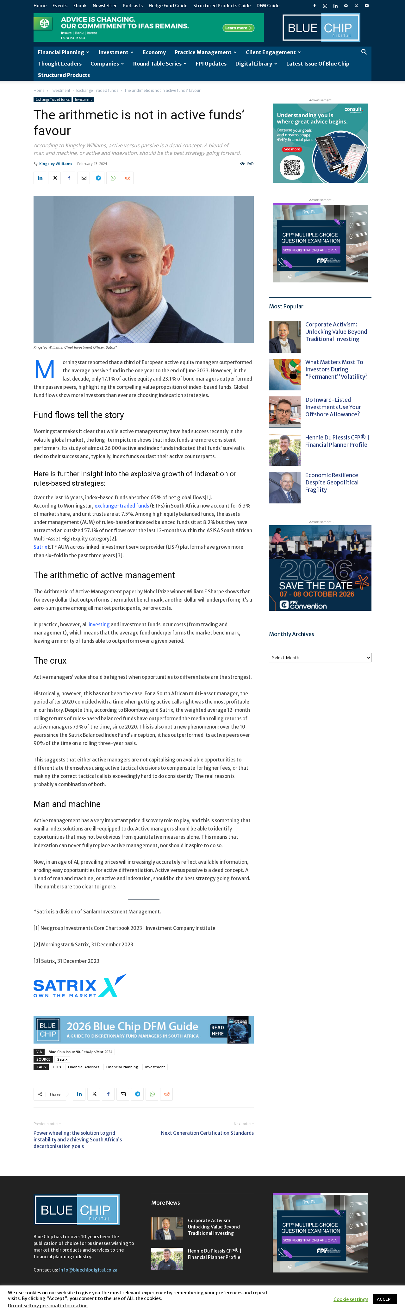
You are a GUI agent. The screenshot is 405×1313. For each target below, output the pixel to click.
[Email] (83, 178)
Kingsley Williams (55, 163)
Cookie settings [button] (350, 1299)
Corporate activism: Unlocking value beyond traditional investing (336, 332)
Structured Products (64, 75)
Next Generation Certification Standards (207, 1133)
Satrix (62, 1059)
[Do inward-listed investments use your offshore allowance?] (285, 412)
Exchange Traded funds (97, 90)
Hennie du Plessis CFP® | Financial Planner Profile (337, 441)
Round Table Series (157, 63)
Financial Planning (61, 52)
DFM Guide (268, 6)
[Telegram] (98, 178)
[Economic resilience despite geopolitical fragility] (285, 487)
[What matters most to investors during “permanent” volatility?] (285, 374)
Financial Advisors (83, 1066)
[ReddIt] (127, 178)
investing (99, 625)
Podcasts (133, 6)
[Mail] (346, 5)
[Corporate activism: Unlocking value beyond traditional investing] (285, 337)
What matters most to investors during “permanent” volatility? (337, 369)
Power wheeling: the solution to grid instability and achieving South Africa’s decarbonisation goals (78, 1139)
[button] (363, 53)
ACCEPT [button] (385, 1299)
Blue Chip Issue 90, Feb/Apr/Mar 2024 (80, 1051)
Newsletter (105, 6)
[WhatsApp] (112, 178)
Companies (104, 63)
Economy (154, 52)
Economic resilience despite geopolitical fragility (332, 482)
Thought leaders (60, 63)
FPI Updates (211, 63)
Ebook (80, 6)
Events (60, 6)
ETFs (57, 1066)
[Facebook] (314, 5)
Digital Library (253, 63)
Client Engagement (271, 52)
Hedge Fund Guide (168, 6)
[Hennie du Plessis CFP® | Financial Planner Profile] (285, 450)
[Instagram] (325, 5)
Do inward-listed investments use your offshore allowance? (333, 407)
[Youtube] (366, 5)
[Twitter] (356, 5)
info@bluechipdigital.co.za (88, 1270)
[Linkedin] (335, 5)
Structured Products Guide (222, 6)
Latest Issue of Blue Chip (317, 63)
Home (40, 6)
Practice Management (203, 52)
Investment (113, 52)
